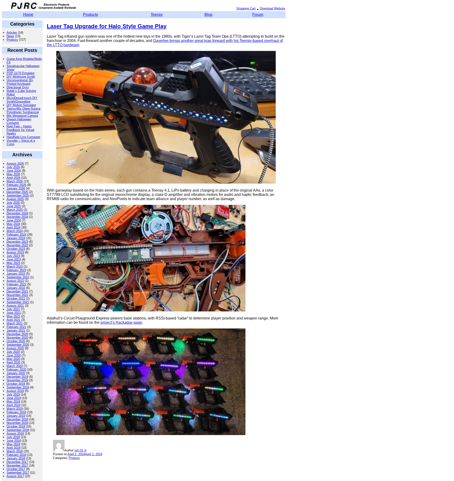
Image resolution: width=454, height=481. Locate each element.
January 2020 (16, 373)
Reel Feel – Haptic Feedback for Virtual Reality (20, 130)
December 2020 (17, 334)
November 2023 (17, 245)
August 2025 (15, 199)
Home (28, 15)
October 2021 (16, 298)
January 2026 (16, 188)
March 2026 (15, 181)
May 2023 (13, 263)
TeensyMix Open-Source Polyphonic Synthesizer (23, 110)
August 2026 (15, 163)
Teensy (157, 15)
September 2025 (18, 195)
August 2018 (15, 433)
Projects (12, 39)
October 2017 (16, 469)
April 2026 (13, 178)
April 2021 (13, 320)
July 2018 (13, 437)
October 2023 (16, 249)
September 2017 (18, 472)
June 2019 (14, 398)
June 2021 (14, 313)
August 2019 (15, 391)
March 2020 (15, 366)
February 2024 (16, 234)
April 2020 (13, 362)
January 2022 (16, 288)
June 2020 (14, 355)
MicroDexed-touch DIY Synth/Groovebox (22, 99)
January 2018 (16, 458)
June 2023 (14, 259)
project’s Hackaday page (121, 322)
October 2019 (16, 384)
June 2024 (14, 220)
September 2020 (18, 344)
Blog (208, 15)
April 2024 (13, 227)
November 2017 (17, 465)
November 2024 (17, 217)
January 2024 (16, 238)
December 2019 (17, 376)
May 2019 (13, 401)
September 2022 (18, 277)
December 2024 (17, 213)
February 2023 (16, 270)
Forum (257, 15)
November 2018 (17, 423)
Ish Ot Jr (80, 450)
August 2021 (15, 305)
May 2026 (13, 174)
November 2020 (17, 337)
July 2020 (13, 352)
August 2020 (15, 348)
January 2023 (16, 273)
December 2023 (17, 241)
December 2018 (17, 419)
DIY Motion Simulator (21, 105)
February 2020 (16, 369)
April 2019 (13, 405)
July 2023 (13, 256)
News (10, 36)
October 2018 (16, 426)
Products (90, 15)
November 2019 (17, 380)
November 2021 (17, 295)
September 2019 (18, 387)
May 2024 (13, 224)
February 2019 (16, 412)
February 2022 (16, 284)
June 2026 (14, 170)
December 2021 (17, 291)
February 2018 (16, 455)
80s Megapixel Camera (22, 115)
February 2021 (16, 327)
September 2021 (18, 302)
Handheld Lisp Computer (23, 137)
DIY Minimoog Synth (21, 76)
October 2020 (16, 341)
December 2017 (17, 462)
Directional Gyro (18, 87)
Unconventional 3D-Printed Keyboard (20, 81)
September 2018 (18, 430)
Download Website (272, 8)
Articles (12, 32)
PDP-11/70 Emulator (21, 73)
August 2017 (15, 476)
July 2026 (13, 167)
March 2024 (15, 231)
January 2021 (16, 330)
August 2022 (15, 281)
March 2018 (15, 451)
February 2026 (16, 185)
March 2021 (15, 323)
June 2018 (14, 440)
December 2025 (17, 192)
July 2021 (13, 309)
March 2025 (15, 209)
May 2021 (13, 316)
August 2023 (15, 252)
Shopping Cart (246, 8)
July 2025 (13, 202)
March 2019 (15, 408)
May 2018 (13, 444)
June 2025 (14, 206)
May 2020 (13, 359)
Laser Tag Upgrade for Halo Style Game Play (106, 26)
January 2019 (16, 416)
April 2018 (13, 448)
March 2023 (15, 266)
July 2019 (13, 394)
